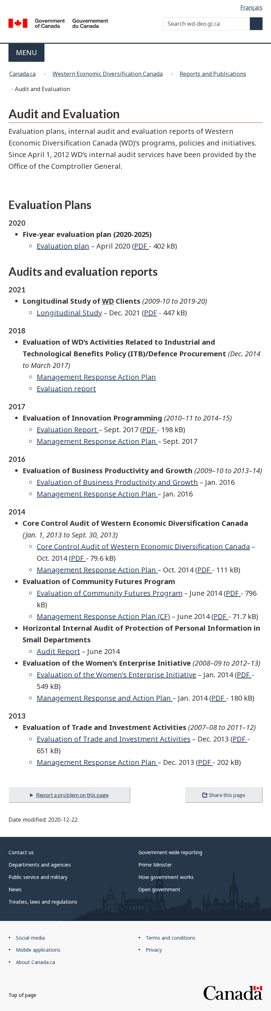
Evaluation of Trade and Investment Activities (114, 739)
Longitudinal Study (69, 312)
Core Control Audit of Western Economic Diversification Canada (143, 546)
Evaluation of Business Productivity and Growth (117, 482)
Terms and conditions (170, 937)
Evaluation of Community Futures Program (109, 593)
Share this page (227, 794)
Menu (26, 52)
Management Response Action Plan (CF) (103, 616)
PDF (141, 246)
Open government (159, 889)
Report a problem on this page (72, 794)
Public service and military (37, 877)
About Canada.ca (35, 962)
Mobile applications (38, 949)
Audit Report (58, 651)
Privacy (154, 949)
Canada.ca (22, 74)
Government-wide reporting (170, 852)
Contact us (21, 852)
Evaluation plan (63, 246)
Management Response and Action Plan (105, 698)
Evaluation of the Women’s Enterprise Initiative (116, 674)
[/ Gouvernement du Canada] (58, 24)
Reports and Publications (213, 74)
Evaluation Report (68, 429)
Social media (30, 937)
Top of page (22, 995)
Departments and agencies (39, 864)
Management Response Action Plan (96, 377)
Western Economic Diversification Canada (108, 74)
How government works (166, 877)
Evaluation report (66, 388)
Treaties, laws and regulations (42, 901)
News (15, 889)
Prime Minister (155, 864)
